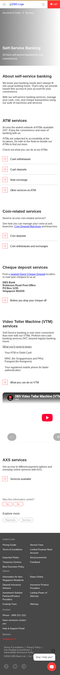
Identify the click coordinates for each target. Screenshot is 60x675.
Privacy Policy (34, 647)
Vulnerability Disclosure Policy (19, 652)
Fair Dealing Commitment (17, 650)
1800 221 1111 (18, 615)
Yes (7, 504)
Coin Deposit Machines (27, 226)
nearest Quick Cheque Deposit (27, 274)
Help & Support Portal (13, 628)
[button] (15, 639)
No (18, 504)
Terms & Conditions (14, 647)
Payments (10, 520)
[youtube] (15, 666)
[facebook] (6, 666)
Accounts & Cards (12, 12)
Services (29, 12)
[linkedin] (23, 666)
